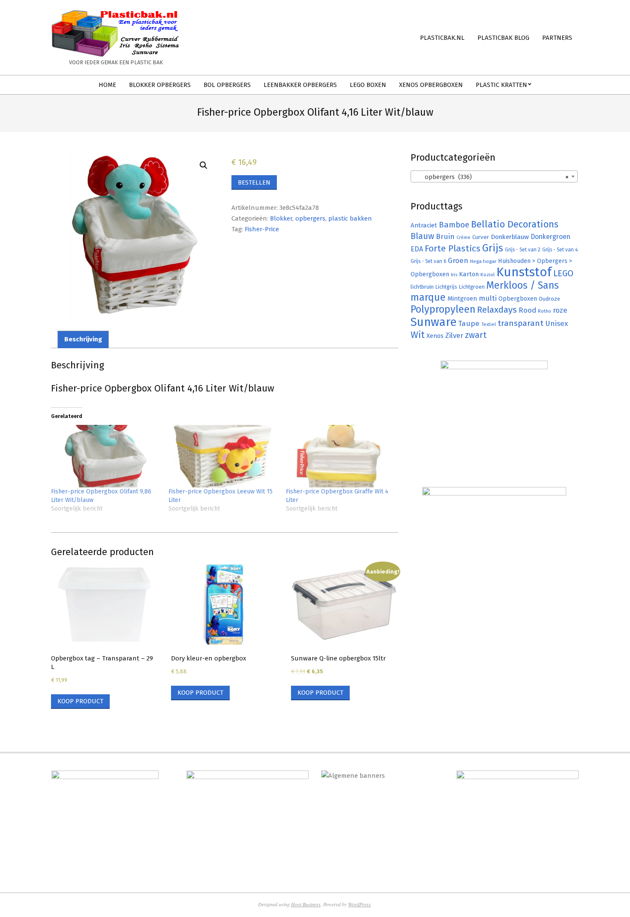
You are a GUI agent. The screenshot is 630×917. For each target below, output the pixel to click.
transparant (520, 323)
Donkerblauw (510, 237)
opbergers (310, 218)
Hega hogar (483, 261)
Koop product (80, 701)
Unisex (556, 323)
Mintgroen (462, 298)
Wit (418, 335)
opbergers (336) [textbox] (491, 177)
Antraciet (424, 225)
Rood (527, 310)
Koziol (487, 275)
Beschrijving (83, 339)
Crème (463, 237)
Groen (458, 260)
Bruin (445, 236)
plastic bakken (350, 218)
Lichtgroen (472, 287)
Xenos (435, 336)
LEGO (563, 273)
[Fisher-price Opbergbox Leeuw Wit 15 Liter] (222, 456)
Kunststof (524, 272)
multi (488, 298)
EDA (417, 249)
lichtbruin (422, 287)
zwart (475, 335)
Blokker (281, 218)
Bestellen (254, 182)
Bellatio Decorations (514, 224)
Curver (480, 237)
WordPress (359, 904)
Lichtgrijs (446, 287)
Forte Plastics (452, 248)
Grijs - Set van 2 (522, 250)
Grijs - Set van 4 (560, 250)
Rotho (544, 311)
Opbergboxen (517, 298)
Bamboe (454, 225)
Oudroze (549, 299)
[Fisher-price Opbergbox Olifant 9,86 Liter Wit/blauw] (105, 456)
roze (560, 310)
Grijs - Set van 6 (428, 261)
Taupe (469, 323)
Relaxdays (497, 310)
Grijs (492, 248)
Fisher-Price (262, 229)
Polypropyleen (443, 309)
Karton (469, 274)
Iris (454, 275)
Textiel (488, 324)
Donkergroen (550, 237)
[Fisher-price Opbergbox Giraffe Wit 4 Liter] (340, 456)
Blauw (422, 236)
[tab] (83, 339)
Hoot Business (306, 904)
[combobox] (494, 176)
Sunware (433, 322)
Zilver (454, 335)
